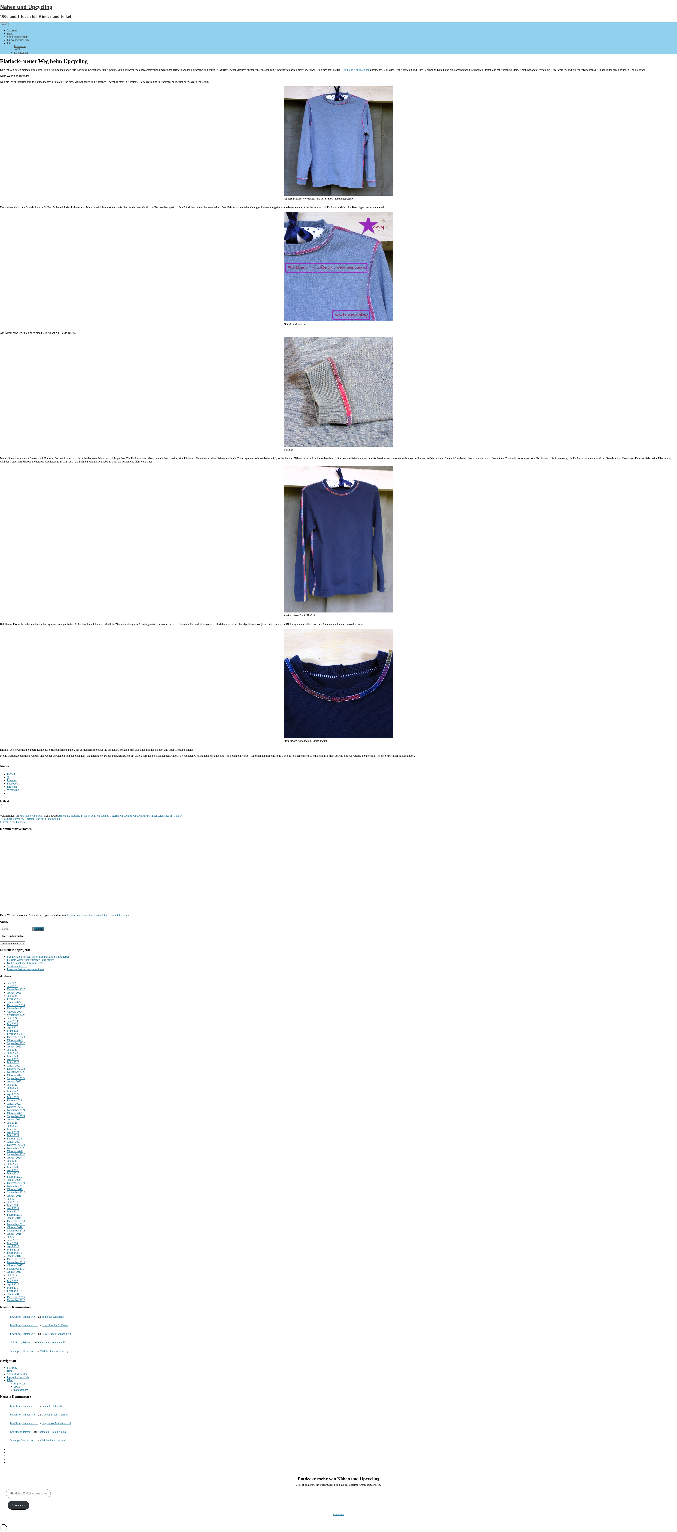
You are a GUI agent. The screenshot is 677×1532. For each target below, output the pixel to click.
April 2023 (13, 1059)
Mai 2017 (12, 1281)
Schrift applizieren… (21, 1342)
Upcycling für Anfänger (55, 1325)
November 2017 (16, 1262)
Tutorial (114, 815)
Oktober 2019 (15, 1189)
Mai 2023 (12, 1056)
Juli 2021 (12, 1122)
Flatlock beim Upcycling (95, 815)
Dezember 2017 (16, 1259)
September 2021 (16, 1116)
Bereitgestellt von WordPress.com (19, 1468)
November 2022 (16, 1071)
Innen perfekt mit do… (23, 1351)
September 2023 (16, 1043)
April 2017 (13, 1284)
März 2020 (13, 1173)
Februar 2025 (14, 998)
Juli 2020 (12, 1160)
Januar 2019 (14, 1217)
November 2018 (16, 1224)
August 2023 (14, 1046)
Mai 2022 (12, 1090)
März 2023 (13, 1062)
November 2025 (16, 989)
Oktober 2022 (15, 1075)
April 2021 (13, 1132)
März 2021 (13, 1135)
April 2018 (13, 1246)
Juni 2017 (12, 1278)
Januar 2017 (14, 1293)
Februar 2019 (14, 1214)
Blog (10, 33)
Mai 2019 (12, 1205)
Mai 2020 (12, 1167)
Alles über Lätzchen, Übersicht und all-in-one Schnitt (30, 818)
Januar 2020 (14, 1179)
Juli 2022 (12, 1084)
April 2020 (13, 1170)
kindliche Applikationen (356, 69)
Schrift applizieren (17, 966)
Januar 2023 (14, 1065)
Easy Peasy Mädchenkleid (56, 1333)
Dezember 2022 (16, 1068)
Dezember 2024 (16, 1005)
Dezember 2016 (16, 1297)
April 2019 (13, 1208)
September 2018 (16, 1230)
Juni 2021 (12, 1125)
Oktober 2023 (15, 1040)
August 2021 (14, 1119)
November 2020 (16, 1148)
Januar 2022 (14, 1103)
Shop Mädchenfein (17, 36)
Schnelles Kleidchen (53, 1316)
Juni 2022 (12, 1087)
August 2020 (14, 1157)
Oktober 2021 (15, 1113)
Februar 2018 (14, 1252)
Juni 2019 (12, 1201)
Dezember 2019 (16, 1182)
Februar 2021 (14, 1138)
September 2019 (16, 1192)
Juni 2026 (12, 986)
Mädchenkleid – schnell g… (55, 1351)
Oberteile (37, 815)
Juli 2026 (12, 983)
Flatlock (75, 815)
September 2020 (16, 1154)
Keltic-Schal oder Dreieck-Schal (25, 962)
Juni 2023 (12, 1052)
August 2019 (14, 1195)
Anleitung (63, 815)
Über (10, 43)
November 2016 (16, 1300)
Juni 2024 (12, 1021)
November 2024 (16, 1008)
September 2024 (16, 1014)
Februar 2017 (14, 1290)
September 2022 (16, 1078)
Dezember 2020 (16, 1144)
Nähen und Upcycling (26, 7)
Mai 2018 (12, 1243)
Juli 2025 (12, 995)
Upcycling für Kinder (145, 815)
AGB (17, 49)
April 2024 (13, 1027)
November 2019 (16, 1186)
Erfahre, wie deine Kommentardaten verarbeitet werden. (98, 915)
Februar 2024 (14, 1033)
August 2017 (14, 1271)
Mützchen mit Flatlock (13, 821)
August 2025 (14, 992)
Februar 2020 (14, 1176)
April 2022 (13, 1094)
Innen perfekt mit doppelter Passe (25, 969)
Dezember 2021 (16, 1106)
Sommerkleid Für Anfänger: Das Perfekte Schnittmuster (38, 956)
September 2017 (16, 1268)
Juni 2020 (12, 1163)
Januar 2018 (14, 1255)
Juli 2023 (12, 1049)
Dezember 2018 (16, 1221)
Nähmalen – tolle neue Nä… (53, 1342)
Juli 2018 (12, 1236)
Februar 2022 (14, 1100)
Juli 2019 (12, 1198)
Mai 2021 (12, 1128)
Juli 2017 (12, 1274)
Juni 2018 (12, 1240)
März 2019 (13, 1211)
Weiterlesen (338, 1514)
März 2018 (13, 1249)
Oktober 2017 (15, 1265)
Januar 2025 (14, 1002)
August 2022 (14, 1081)
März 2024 (13, 1030)
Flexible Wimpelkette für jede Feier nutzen (30, 959)
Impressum (20, 46)
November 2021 (16, 1109)
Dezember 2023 (16, 1036)
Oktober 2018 (15, 1227)
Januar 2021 (14, 1141)
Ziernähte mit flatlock (170, 815)
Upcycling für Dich (18, 39)
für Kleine (25, 815)
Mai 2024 (12, 1024)
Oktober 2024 (15, 1011)
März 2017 (13, 1287)
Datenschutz (21, 52)
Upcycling (126, 815)
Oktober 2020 (15, 1151)
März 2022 (13, 1097)
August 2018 (14, 1233)
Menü (4, 24)
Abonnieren (18, 1505)
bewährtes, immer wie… (24, 1316)
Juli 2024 (12, 1017)
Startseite (12, 30)
